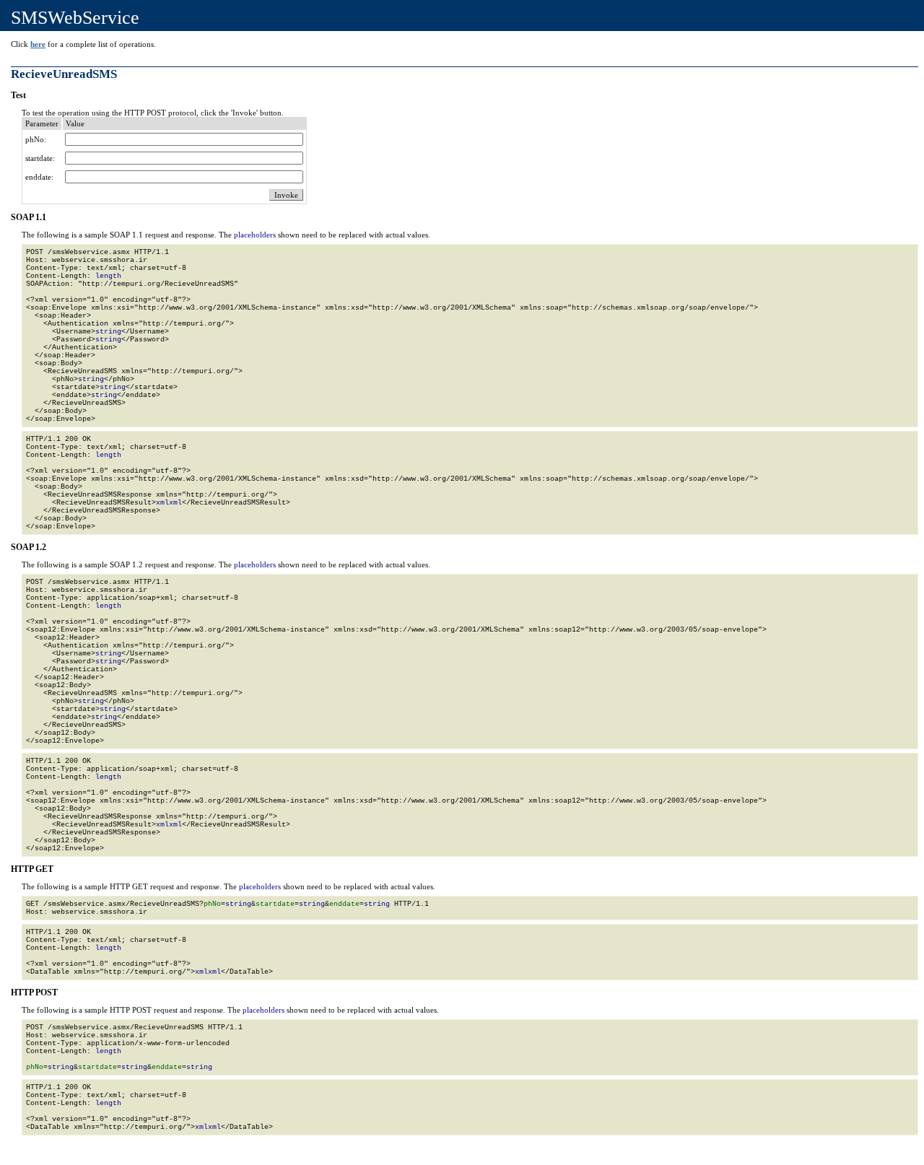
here (37, 44)
